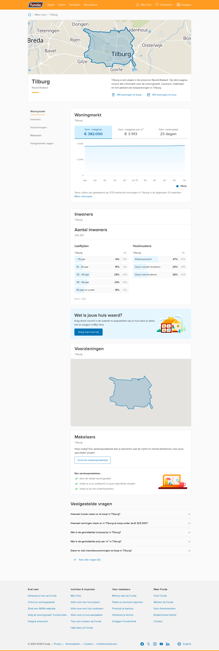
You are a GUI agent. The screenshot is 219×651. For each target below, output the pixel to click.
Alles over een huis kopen (85, 602)
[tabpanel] (131, 169)
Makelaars (36, 135)
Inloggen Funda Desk (124, 621)
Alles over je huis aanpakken (87, 615)
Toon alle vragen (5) (89, 559)
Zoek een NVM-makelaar (41, 608)
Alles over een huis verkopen (87, 608)
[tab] (93, 132)
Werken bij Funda (163, 602)
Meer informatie (83, 196)
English (187, 644)
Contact (158, 621)
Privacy (58, 644)
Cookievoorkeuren (106, 644)
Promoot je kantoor (123, 608)
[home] (30, 14)
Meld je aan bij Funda (124, 595)
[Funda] (36, 5)
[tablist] (131, 132)
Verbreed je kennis (122, 615)
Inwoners (35, 119)
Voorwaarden (72, 644)
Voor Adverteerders (165, 608)
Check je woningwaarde (41, 602)
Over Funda (160, 595)
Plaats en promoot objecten (127, 602)
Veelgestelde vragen (42, 143)
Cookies (88, 644)
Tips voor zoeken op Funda (86, 621)
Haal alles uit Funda (82, 627)
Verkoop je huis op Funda (42, 595)
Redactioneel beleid (165, 615)
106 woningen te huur (164, 94)
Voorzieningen (38, 127)
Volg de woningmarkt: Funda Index (47, 615)
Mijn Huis (76, 595)
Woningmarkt (37, 111)
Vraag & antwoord (38, 621)
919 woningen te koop (129, 94)
